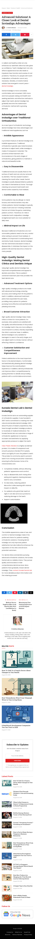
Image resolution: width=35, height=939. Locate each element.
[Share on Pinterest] (24, 34)
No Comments (7, 30)
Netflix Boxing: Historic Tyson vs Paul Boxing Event (22, 814)
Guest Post (27, 932)
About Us (7, 934)
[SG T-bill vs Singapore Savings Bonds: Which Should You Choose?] (7, 866)
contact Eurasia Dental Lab (22, 570)
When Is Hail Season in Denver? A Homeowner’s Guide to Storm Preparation (23, 804)
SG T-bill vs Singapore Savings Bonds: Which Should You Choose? (23, 866)
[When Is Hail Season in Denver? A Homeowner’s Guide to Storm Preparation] (7, 804)
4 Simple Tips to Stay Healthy (23, 886)
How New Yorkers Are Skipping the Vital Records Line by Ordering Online (22, 877)
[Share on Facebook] (6, 34)
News (8, 8)
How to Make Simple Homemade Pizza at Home (21, 896)
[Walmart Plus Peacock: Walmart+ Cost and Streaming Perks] (7, 793)
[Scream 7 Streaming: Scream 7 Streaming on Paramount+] (7, 825)
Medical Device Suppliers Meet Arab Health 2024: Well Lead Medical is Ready (9, 606)
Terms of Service (17, 934)
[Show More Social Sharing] (31, 34)
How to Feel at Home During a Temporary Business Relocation (22, 834)
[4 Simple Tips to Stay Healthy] (7, 888)
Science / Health (15, 8)
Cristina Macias (11, 27)
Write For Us (18, 932)
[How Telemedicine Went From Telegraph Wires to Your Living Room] (17, 687)
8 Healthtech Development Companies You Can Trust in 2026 (16, 726)
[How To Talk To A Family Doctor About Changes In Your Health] (17, 659)
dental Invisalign (7, 86)
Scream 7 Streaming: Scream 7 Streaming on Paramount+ (23, 823)
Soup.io (4, 8)
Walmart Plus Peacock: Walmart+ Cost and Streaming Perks (23, 793)
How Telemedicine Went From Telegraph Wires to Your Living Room (17, 699)
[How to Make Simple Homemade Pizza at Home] (7, 898)
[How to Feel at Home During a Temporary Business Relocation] (7, 834)
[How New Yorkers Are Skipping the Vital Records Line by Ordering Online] (7, 877)
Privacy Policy (18, 767)
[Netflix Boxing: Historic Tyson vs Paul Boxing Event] (7, 815)
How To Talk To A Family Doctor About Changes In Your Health (16, 671)
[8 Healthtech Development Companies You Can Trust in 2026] (17, 714)
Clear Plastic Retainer (9, 446)
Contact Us (10, 932)
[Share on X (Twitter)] (15, 34)
